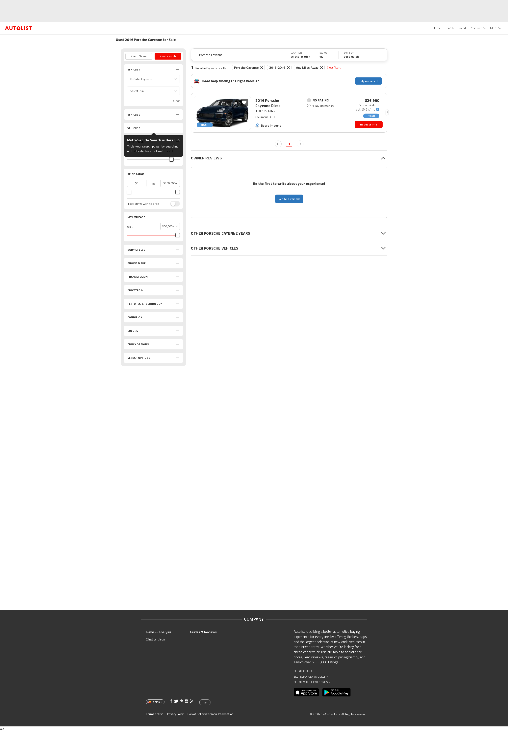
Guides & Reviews (203, 632)
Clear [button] (176, 100)
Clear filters (334, 67)
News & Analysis (158, 632)
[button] (153, 79)
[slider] (171, 159)
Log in (205, 702)
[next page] (300, 144)
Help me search (368, 81)
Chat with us (155, 639)
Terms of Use (154, 714)
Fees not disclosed (369, 105)
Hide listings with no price (143, 204)
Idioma (156, 702)
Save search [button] (168, 56)
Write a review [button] (289, 199)
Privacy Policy (175, 714)
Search (449, 28)
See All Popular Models (311, 676)
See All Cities (303, 671)
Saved (462, 28)
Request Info (368, 124)
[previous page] (278, 144)
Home (437, 28)
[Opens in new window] (306, 692)
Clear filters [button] (139, 56)
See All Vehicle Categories (312, 682)
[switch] (173, 203)
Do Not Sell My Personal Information (210, 714)
